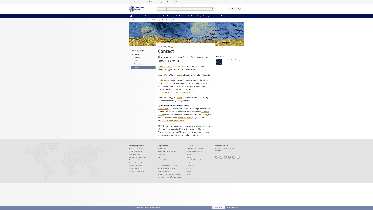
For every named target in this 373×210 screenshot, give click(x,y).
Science (160, 163)
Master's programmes (135, 151)
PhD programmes (134, 154)
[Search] (212, 8)
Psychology (157, 20)
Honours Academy (163, 171)
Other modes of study (135, 163)
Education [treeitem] (137, 57)
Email (179, 75)
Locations (189, 163)
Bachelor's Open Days (135, 166)
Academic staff (159, 16)
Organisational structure (166, 2)
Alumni (216, 16)
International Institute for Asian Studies (169, 177)
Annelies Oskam (165, 66)
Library (177, 2)
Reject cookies (233, 208)
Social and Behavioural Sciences (143, 20)
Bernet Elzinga (164, 109)
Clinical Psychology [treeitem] (138, 51)
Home (130, 20)
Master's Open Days (135, 168)
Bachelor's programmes (136, 149)
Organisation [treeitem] (138, 64)
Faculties (191, 16)
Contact (188, 174)
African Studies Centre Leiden (166, 168)
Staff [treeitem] (135, 61)
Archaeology (161, 149)
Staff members (153, 2)
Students (144, 2)
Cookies (188, 168)
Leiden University (134, 2)
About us (170, 16)
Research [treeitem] (136, 54)
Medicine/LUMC (162, 160)
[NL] (232, 9)
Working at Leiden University (195, 149)
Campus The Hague (203, 16)
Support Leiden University (194, 151)
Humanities (161, 154)
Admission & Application (136, 171)
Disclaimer (189, 166)
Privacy (188, 171)
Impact (188, 157)
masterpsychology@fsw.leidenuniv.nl (174, 92)
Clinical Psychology (167, 20)
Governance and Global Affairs (167, 151)
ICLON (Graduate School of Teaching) (169, 174)
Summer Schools (134, 160)
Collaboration (180, 16)
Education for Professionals (137, 157)
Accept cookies (218, 208)
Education (147, 16)
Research (137, 16)
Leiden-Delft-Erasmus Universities (196, 160)
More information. (154, 208)
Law (159, 157)
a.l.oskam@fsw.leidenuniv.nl (172, 121)
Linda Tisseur (163, 80)
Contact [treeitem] (136, 67)
